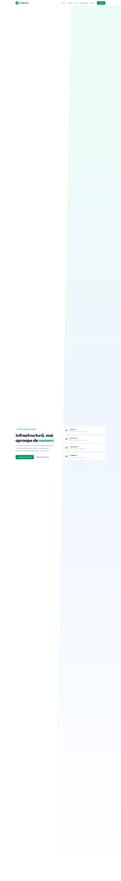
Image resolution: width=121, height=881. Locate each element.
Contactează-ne (44, 457)
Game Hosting (84, 3)
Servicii (63, 3)
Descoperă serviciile (25, 457)
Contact (101, 3)
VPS (76, 3)
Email (92, 3)
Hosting (70, 3)
